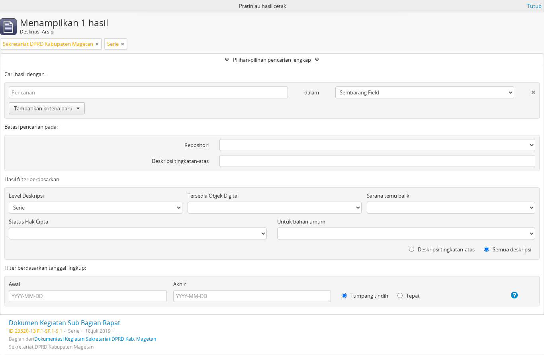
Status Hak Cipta (28, 221)
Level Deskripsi (26, 195)
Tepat (412, 295)
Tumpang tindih (368, 295)
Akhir (179, 284)
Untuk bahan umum (301, 221)
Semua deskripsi (511, 249)
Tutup (534, 6)
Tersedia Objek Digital (213, 195)
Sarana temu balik (388, 195)
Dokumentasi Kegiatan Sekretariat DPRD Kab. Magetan (95, 338)
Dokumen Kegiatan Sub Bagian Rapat (64, 322)
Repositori (196, 145)
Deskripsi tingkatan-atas (180, 161)
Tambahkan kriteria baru (43, 108)
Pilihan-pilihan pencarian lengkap (272, 59)
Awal (14, 284)
